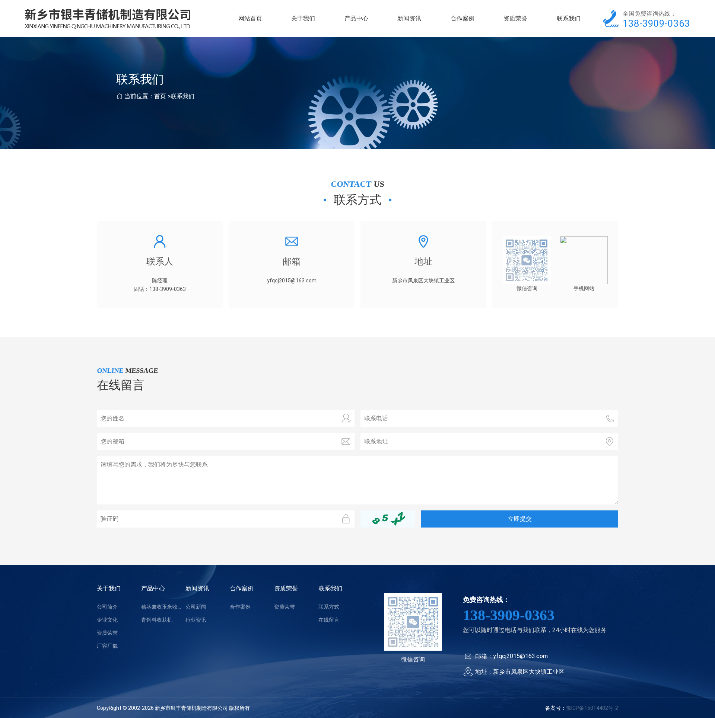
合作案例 (462, 18)
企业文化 (107, 620)
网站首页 (250, 18)
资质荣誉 (515, 18)
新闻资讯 (409, 18)
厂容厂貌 (107, 646)
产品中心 (356, 18)
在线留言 (328, 620)
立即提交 (520, 518)
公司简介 (107, 607)
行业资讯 (195, 620)
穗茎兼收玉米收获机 (163, 607)
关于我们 (303, 18)
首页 (160, 96)
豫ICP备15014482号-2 (592, 708)
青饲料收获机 (156, 620)
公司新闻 (195, 607)
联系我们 (569, 18)
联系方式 (328, 607)
